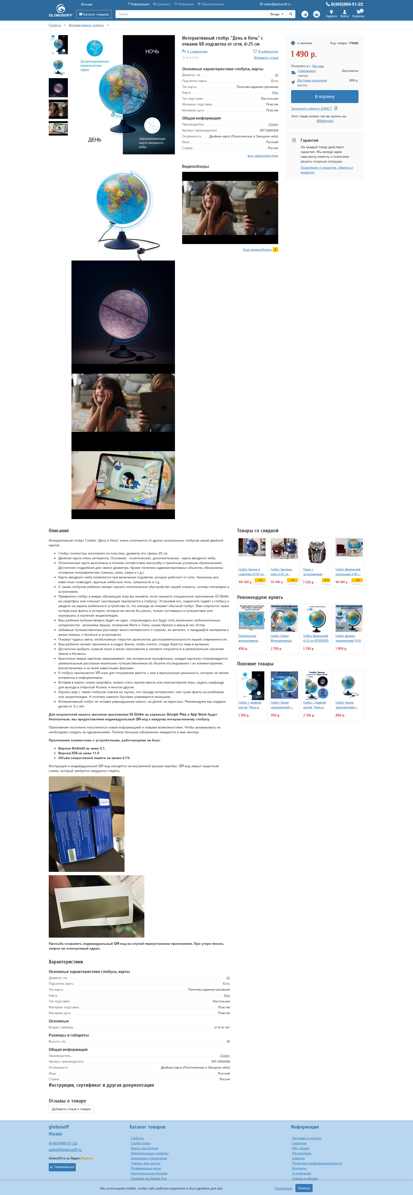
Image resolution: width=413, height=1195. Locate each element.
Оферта (298, 1158)
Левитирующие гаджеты (149, 1153)
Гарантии (299, 1143)
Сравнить (163, 4)
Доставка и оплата (306, 1137)
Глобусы (137, 1137)
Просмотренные (212, 4)
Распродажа (301, 1153)
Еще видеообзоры (257, 249)
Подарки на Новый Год (149, 1178)
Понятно (304, 1188)
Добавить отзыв (266, 57)
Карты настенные (144, 1148)
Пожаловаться (64, 1167)
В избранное (268, 51)
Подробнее (284, 1188)
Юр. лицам (300, 1148)
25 (276, 74)
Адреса (331, 16)
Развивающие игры (146, 1168)
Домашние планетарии (149, 1158)
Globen (273, 124)
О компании (301, 1173)
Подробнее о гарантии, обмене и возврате (327, 169)
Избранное (185, 4)
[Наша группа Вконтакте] (316, 14)
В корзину (325, 96)
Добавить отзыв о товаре (71, 1109)
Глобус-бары (141, 1143)
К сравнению (197, 51)
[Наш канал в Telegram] (304, 14)
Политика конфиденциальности (317, 1163)
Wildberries (324, 120)
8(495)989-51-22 (347, 4)
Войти (344, 16)
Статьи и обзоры (305, 1178)
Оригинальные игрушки (149, 1173)
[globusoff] (61, 10)
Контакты (299, 1168)
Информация (139, 4)
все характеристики (263, 155)
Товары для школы (145, 1163)
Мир (275, 92)
